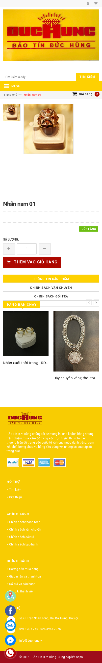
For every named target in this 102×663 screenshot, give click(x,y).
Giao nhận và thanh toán (26, 576)
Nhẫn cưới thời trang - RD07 (26, 362)
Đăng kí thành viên (21, 591)
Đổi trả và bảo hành (22, 584)
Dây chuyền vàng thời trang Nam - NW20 (76, 377)
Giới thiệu (15, 497)
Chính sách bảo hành (23, 544)
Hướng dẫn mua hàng (24, 569)
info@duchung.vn (31, 640)
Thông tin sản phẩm (51, 279)
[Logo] (25, 419)
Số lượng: (11, 239)
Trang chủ (10, 94)
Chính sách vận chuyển (51, 288)
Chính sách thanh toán (24, 522)
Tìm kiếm (15, 490)
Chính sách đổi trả (51, 296)
